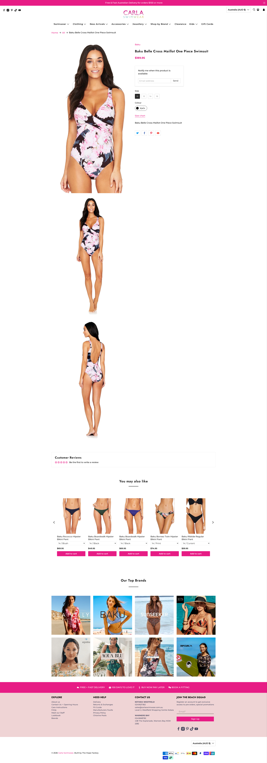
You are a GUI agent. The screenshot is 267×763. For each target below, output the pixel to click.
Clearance (180, 24)
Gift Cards (207, 24)
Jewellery (138, 24)
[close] (264, 3)
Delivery (97, 702)
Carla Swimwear (65, 753)
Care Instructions (59, 707)
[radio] (137, 96)
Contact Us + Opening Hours (64, 704)
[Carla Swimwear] (133, 14)
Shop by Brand (159, 24)
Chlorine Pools (100, 715)
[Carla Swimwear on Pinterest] (12, 10)
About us (55, 702)
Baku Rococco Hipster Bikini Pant (69, 538)
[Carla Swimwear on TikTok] (16, 10)
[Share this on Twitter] (137, 133)
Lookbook (55, 715)
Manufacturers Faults (103, 710)
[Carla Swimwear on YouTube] (20, 10)
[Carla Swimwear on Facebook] (5, 10)
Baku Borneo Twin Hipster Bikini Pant (164, 538)
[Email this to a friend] (158, 133)
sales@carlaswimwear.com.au (149, 707)
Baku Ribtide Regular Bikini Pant (193, 538)
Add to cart (71, 553)
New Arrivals (97, 24)
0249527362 (140, 704)
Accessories (119, 24)
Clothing (78, 24)
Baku (137, 44)
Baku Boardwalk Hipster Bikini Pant (101, 538)
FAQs (53, 710)
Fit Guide (97, 707)
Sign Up (195, 719)
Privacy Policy (99, 713)
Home (54, 33)
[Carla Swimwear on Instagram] (9, 10)
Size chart (140, 115)
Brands (54, 718)
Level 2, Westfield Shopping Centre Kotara (154, 710)
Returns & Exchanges (103, 704)
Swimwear (60, 24)
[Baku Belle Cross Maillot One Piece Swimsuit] (91, 118)
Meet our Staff (58, 713)
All (63, 33)
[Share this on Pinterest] (151, 133)
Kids (192, 24)
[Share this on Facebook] (144, 133)
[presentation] (54, 522)
